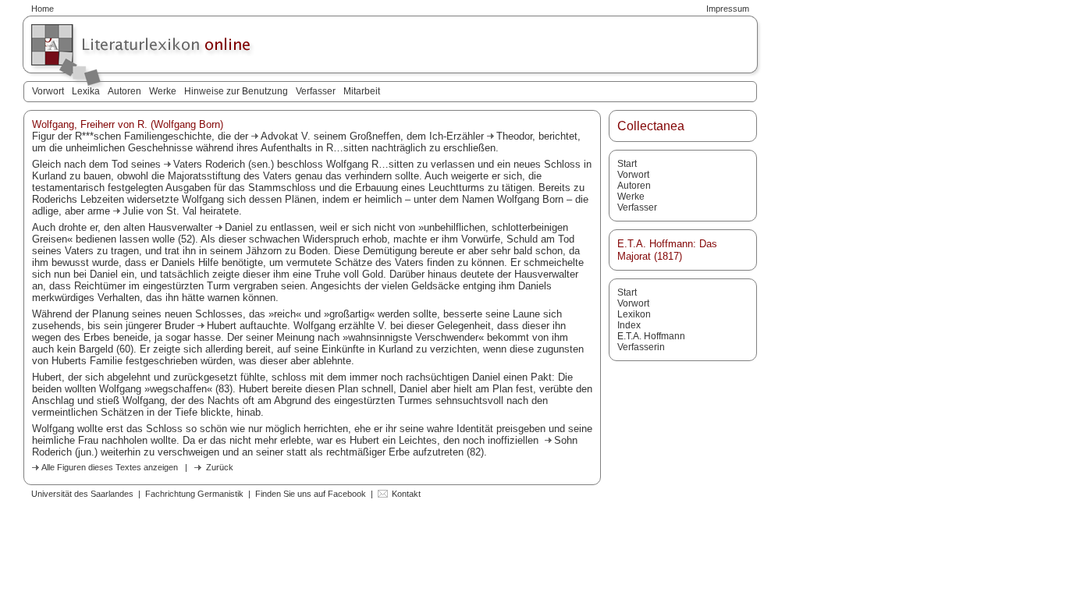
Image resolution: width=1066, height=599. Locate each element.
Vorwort (48, 91)
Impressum (727, 8)
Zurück (219, 467)
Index (629, 325)
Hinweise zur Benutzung (236, 91)
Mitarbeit (361, 91)
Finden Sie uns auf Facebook (310, 493)
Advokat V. (287, 136)
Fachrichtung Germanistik (194, 493)
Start (627, 163)
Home (42, 8)
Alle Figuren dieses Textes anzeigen (109, 467)
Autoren (124, 91)
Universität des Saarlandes (82, 493)
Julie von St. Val (160, 211)
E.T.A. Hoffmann (651, 336)
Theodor (514, 136)
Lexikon (634, 314)
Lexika (86, 91)
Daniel (239, 227)
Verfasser (316, 91)
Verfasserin (641, 347)
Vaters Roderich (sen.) (223, 164)
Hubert (221, 325)
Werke (162, 91)
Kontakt (406, 493)
